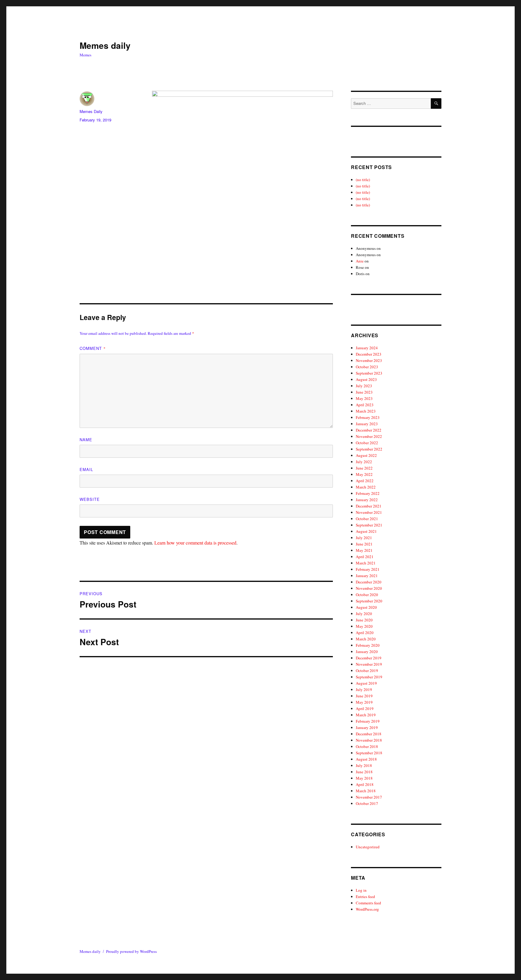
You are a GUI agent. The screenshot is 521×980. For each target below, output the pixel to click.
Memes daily (105, 45)
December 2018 (368, 734)
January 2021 (367, 575)
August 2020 (366, 607)
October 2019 (367, 670)
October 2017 (367, 803)
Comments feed (368, 903)
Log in (361, 890)
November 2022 (369, 436)
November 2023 (369, 360)
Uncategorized (368, 847)
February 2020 (368, 645)
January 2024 (367, 347)
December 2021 (368, 506)
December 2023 (368, 354)
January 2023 (367, 423)
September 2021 (369, 525)
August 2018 (366, 759)
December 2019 (368, 658)
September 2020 (369, 601)
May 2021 (364, 550)
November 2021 (369, 512)
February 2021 (368, 569)
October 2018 (367, 746)
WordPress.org (367, 909)
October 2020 (367, 594)
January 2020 (367, 651)
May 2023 (364, 398)
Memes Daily (91, 111)
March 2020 (366, 639)
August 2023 (366, 379)
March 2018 (366, 790)
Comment (93, 348)
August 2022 (366, 455)
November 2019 (369, 664)
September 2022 (369, 449)
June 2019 (364, 696)
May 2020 (364, 626)
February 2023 (368, 417)
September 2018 (369, 752)
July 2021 (364, 537)
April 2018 (365, 784)
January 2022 (367, 499)
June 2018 (364, 771)
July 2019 (364, 689)
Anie (360, 261)
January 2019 (367, 727)
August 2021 (366, 531)
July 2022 (364, 461)
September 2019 (369, 677)
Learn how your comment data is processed (195, 542)
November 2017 (369, 797)
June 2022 (364, 468)
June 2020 (364, 620)
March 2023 (366, 411)
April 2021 (365, 556)
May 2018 (364, 778)
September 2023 (369, 373)
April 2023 (365, 404)
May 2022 (364, 474)
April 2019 (365, 708)
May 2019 (364, 702)
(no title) (363, 179)
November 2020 (369, 588)
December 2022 (368, 430)
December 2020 (368, 582)
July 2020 (364, 613)
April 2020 (365, 632)
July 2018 (364, 765)
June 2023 (364, 392)
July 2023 (364, 385)
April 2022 (365, 480)
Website (90, 499)
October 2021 (367, 518)
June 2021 (364, 544)
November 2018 (369, 740)
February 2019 (368, 721)
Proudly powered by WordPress (131, 951)
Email (86, 469)
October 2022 (367, 442)
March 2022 (366, 487)
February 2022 (368, 493)
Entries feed (365, 896)
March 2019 (366, 715)
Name (86, 439)
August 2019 (366, 683)
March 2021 (366, 563)
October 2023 (367, 366)
